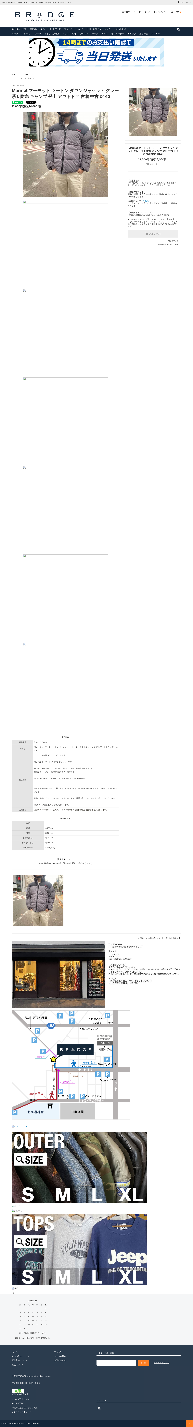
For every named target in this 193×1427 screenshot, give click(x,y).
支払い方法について (73, 29)
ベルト (105, 33)
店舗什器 (143, 33)
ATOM (20, 1403)
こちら (146, 201)
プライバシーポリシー (22, 1411)
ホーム (14, 74)
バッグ (95, 33)
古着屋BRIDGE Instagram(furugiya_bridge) (31, 1376)
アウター (84, 33)
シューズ (25, 33)
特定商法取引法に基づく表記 (24, 1407)
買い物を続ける (172, 938)
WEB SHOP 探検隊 (20, 1394)
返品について (173, 241)
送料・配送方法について (98, 29)
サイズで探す (26, 78)
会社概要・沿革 (19, 29)
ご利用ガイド (54, 29)
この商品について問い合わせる (149, 938)
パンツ (15, 33)
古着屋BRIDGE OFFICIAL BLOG (26, 1383)
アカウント (184, 2)
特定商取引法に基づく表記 (168, 244)
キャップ (132, 33)
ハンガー (155, 33)
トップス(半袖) (52, 33)
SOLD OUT (154, 234)
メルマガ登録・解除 (21, 1399)
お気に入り (154, 164)
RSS (14, 1403)
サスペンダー (117, 33)
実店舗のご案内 (37, 29)
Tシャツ (37, 33)
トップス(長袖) (69, 33)
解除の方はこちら (161, 1362)
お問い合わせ (119, 29)
